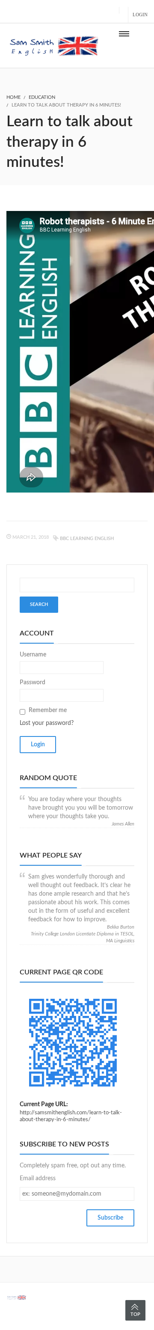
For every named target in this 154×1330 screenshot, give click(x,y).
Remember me (48, 710)
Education (42, 97)
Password (32, 683)
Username (33, 655)
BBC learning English (87, 538)
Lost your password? (47, 723)
